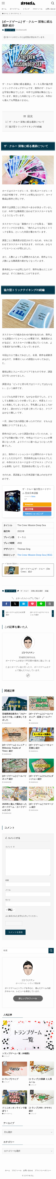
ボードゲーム (9, 30)
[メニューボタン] (3, 3)
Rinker (33, 496)
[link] (28, 675)
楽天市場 (29, 509)
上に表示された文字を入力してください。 (22, 916)
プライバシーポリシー (43, 1170)
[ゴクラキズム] (28, 3)
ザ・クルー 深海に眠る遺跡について (26, 122)
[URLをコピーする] (50, 603)
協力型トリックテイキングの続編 (25, 126)
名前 (7, 880)
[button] (6, 603)
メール (8, 890)
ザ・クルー (25, 591)
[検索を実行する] (51, 950)
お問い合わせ (28, 1170)
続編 (46, 591)
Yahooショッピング (34, 514)
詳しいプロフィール (28, 998)
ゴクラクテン (28, 652)
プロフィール (16, 1170)
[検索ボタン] (52, 3)
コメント (10, 847)
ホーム (7, 1170)
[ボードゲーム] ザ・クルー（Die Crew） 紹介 (35, 570)
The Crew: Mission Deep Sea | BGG (34, 555)
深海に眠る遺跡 (37, 591)
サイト (8, 900)
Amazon (29, 504)
